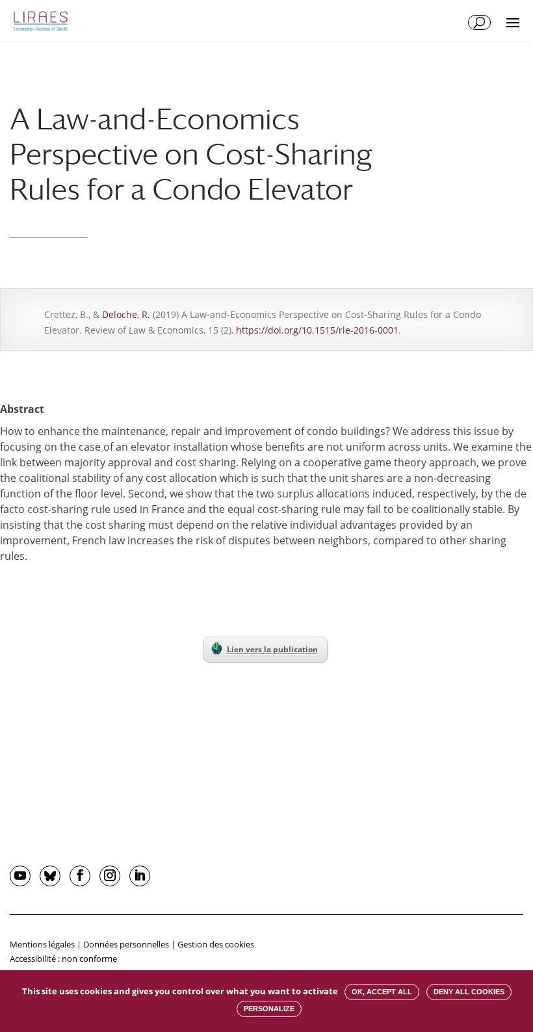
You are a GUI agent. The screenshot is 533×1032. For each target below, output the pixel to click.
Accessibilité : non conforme (63, 958)
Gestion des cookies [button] (215, 944)
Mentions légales (42, 944)
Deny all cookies (469, 992)
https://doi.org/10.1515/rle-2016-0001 (317, 330)
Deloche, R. (126, 314)
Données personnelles (126, 944)
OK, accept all (382, 992)
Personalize (269, 1008)
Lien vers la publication (272, 649)
